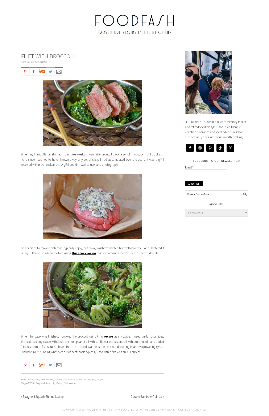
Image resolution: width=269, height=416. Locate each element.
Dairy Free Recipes (43, 379)
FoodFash (134, 21)
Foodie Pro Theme (98, 409)
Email (189, 167)
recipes (100, 379)
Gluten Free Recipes (65, 379)
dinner (59, 383)
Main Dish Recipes (85, 379)
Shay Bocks (121, 409)
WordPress (200, 409)
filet (66, 383)
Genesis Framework (162, 409)
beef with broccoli (45, 383)
